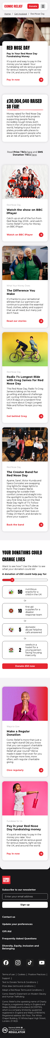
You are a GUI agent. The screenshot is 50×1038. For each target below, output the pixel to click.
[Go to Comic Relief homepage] (13, 6)
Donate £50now (25, 666)
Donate (34, 7)
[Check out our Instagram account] (18, 962)
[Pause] (4, 22)
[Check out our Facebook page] (6, 962)
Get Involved (20, 14)
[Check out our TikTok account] (30, 962)
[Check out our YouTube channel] (42, 962)
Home (7, 14)
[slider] (12, 580)
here (29, 152)
